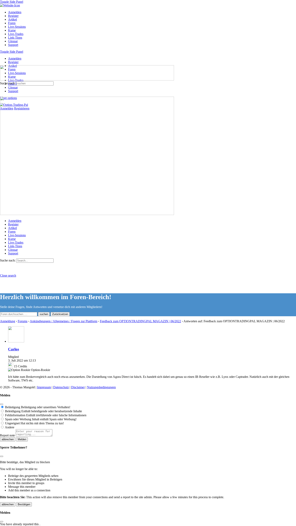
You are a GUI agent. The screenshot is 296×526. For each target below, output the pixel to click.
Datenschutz (61, 387)
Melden (22, 439)
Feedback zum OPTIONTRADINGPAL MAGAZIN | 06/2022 (140, 321)
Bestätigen (24, 504)
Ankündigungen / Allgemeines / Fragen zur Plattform (63, 321)
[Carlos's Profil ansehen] (16, 341)
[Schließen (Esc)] (1, 404)
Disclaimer (78, 387)
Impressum (44, 387)
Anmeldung (7, 321)
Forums (22, 321)
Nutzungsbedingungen (101, 387)
